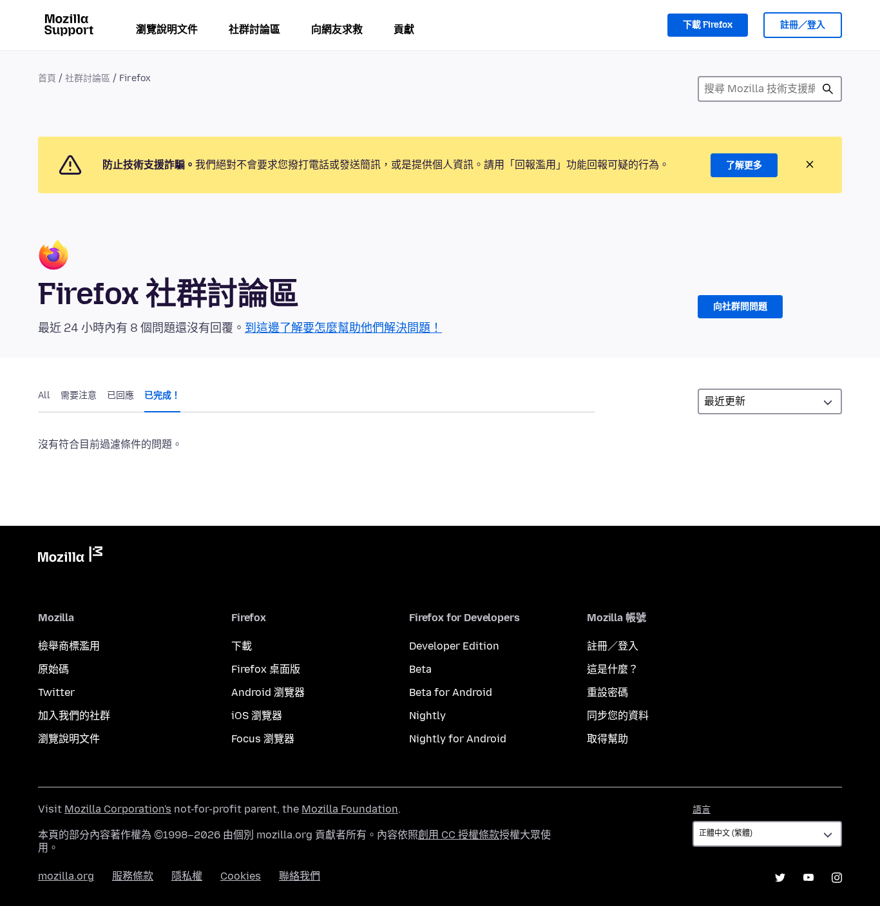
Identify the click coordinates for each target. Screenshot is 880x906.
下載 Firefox (707, 24)
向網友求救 (337, 29)
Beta (420, 669)
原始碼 (53, 669)
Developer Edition (454, 646)
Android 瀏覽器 (268, 692)
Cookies (240, 876)
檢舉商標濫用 (69, 646)
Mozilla (70, 556)
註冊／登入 (802, 24)
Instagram (837, 877)
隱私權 (186, 876)
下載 (241, 646)
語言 (702, 809)
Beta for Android (450, 692)
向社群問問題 (740, 306)
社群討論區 (254, 29)
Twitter (56, 692)
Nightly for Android (457, 739)
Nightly (427, 715)
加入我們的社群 (74, 715)
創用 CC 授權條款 (458, 835)
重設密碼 (607, 692)
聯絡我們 (299, 876)
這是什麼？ (612, 669)
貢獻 (404, 29)
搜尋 (828, 89)
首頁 (47, 78)
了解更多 (744, 165)
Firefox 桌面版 (265, 669)
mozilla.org (66, 876)
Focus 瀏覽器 (262, 739)
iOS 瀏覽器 (256, 715)
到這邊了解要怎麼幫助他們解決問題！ (343, 328)
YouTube (808, 877)
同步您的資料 (618, 715)
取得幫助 (607, 739)
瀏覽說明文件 (167, 29)
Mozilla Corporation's (117, 809)
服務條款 (132, 876)
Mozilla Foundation (349, 809)
